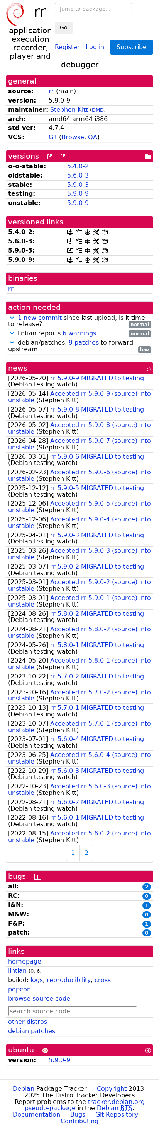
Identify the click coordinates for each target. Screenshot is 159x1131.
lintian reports (82, 333)
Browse (72, 137)
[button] (12, 317)
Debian (23, 1088)
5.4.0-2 (78, 166)
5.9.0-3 (78, 184)
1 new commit (40, 317)
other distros (27, 1021)
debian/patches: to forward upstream (78, 346)
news (17, 368)
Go (64, 27)
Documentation (36, 1114)
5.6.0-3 (78, 175)
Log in (95, 46)
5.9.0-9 (78, 193)
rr (51, 91)
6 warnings (79, 333)
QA (92, 137)
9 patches (84, 342)
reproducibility (69, 980)
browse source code (39, 998)
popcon (19, 989)
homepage (24, 961)
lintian (17, 970)
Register (67, 46)
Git (53, 137)
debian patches (31, 1031)
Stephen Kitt (69, 109)
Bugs (77, 1114)
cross (103, 980)
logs (36, 980)
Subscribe (132, 47)
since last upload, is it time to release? (78, 321)
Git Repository (116, 1114)
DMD (98, 110)
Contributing (79, 1121)
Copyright (112, 1088)
